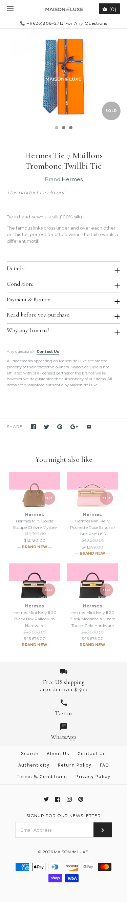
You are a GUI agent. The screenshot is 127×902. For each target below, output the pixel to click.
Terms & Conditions (42, 776)
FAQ (104, 765)
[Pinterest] (80, 799)
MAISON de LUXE (71, 851)
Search (30, 753)
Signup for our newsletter (63, 815)
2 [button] (63, 128)
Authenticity (33, 765)
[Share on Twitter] (46, 426)
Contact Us (48, 351)
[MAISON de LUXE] (63, 9)
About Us (58, 753)
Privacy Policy (92, 776)
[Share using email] (88, 426)
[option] (63, 75)
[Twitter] (46, 799)
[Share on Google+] (74, 426)
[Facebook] (57, 799)
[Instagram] (69, 799)
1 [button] (56, 128)
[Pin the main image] (59, 426)
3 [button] (70, 128)
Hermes (72, 179)
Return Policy (74, 765)
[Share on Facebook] (33, 426)
